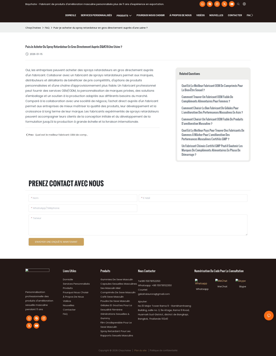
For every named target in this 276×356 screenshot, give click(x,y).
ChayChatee (33, 27)
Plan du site (140, 350)
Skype (242, 286)
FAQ (47, 27)
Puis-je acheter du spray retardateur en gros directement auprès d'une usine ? (101, 27)
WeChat (222, 286)
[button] (252, 15)
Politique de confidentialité (163, 350)
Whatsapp (202, 289)
